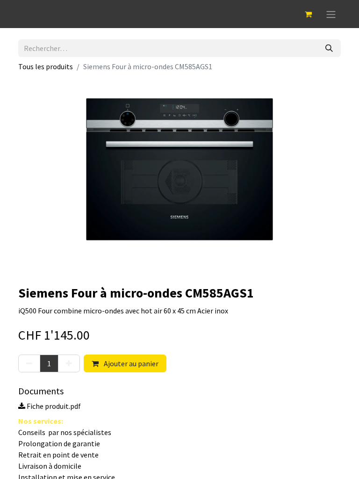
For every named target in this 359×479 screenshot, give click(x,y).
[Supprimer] (29, 363)
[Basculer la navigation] (331, 14)
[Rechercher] (329, 48)
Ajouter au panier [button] (130, 363)
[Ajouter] (69, 363)
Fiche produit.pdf (53, 406)
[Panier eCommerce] (308, 14)
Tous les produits (45, 66)
